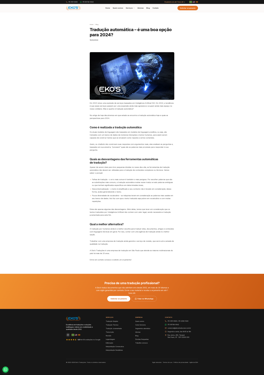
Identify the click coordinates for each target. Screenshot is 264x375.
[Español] (197, 2)
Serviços (129, 8)
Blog (148, 8)
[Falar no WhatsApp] (5, 370)
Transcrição (110, 332)
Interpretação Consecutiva (115, 346)
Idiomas (140, 8)
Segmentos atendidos (142, 328)
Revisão (108, 336)
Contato (156, 8)
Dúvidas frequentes (142, 339)
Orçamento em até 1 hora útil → (174, 2)
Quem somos (118, 8)
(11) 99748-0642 (88, 2)
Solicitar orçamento (188, 8)
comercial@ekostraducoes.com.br (179, 328)
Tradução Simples (112, 321)
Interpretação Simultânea (114, 350)
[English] (194, 2)
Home (107, 8)
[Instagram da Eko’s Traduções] (68, 335)
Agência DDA (193, 362)
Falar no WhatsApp (145, 299)
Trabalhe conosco (141, 343)
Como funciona (140, 325)
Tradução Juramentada (114, 328)
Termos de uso (167, 362)
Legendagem (110, 339)
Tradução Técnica (112, 325)
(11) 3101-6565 (73, 2)
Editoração (109, 343)
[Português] (191, 2)
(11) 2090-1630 (183, 321)
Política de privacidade (181, 362)
